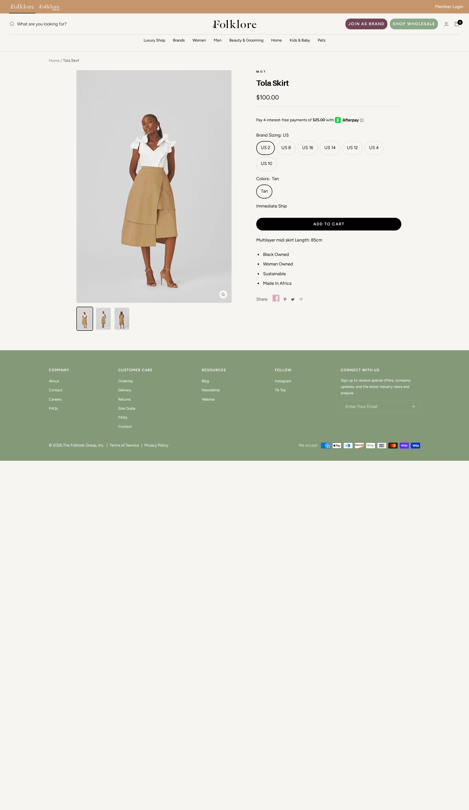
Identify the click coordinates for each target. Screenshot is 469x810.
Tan (264, 191)
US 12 (352, 147)
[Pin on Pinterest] (285, 299)
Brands (179, 40)
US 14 (330, 147)
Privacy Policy (156, 445)
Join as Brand (366, 24)
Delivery (124, 390)
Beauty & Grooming (246, 40)
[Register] (413, 406)
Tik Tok (280, 390)
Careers (55, 399)
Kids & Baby (300, 40)
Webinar (208, 399)
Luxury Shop (154, 40)
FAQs (53, 408)
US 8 (286, 147)
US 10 (266, 163)
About (54, 381)
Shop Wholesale (414, 24)
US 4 (374, 147)
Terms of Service (124, 445)
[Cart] (456, 24)
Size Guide (126, 408)
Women (199, 40)
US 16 (307, 147)
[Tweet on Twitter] (293, 299)
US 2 (265, 147)
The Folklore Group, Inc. (83, 445)
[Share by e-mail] (300, 299)
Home (276, 40)
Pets (321, 40)
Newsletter (211, 390)
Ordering (125, 381)
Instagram (283, 381)
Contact (56, 390)
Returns (124, 399)
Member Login (449, 6)
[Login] (446, 24)
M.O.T (261, 71)
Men (218, 40)
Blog (205, 381)
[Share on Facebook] (275, 299)
